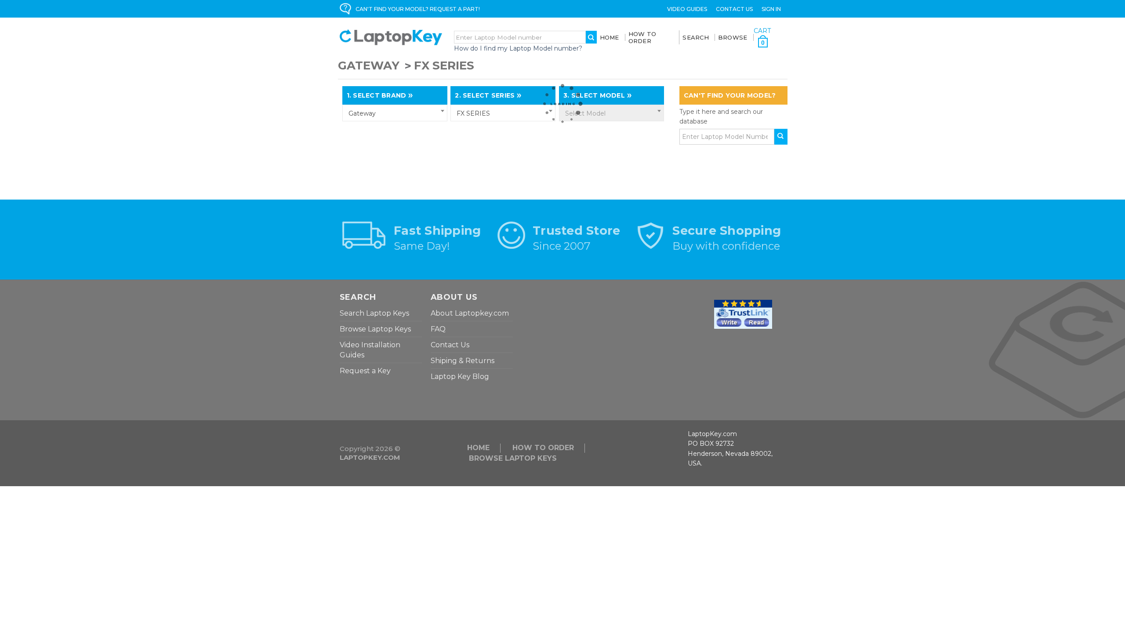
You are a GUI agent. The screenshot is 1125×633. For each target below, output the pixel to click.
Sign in (771, 9)
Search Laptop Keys (374, 313)
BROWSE (733, 37)
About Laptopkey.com (470, 313)
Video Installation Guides (370, 350)
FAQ (438, 329)
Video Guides (687, 9)
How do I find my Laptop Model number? (518, 48)
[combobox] (394, 113)
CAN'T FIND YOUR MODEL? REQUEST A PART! (418, 9)
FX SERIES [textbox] (473, 113)
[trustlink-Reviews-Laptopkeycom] (743, 313)
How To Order (642, 37)
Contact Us (734, 9)
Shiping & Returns (462, 361)
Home (609, 37)
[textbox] (611, 113)
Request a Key (365, 371)
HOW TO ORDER (543, 448)
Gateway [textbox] (362, 113)
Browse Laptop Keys (375, 329)
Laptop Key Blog (460, 376)
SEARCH (695, 37)
